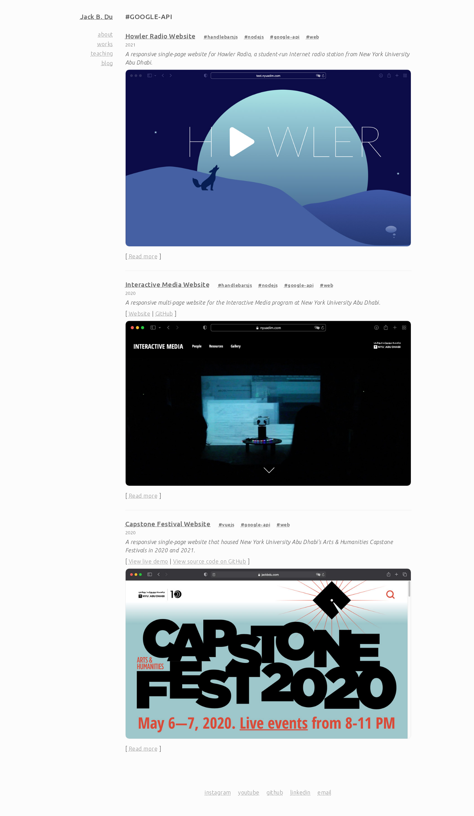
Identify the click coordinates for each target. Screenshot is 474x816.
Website (140, 314)
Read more (143, 256)
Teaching (102, 53)
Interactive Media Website (167, 284)
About (105, 34)
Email (325, 792)
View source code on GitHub (209, 561)
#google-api (285, 37)
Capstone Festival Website (168, 524)
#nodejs (254, 37)
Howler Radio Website (160, 36)
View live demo (148, 561)
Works (105, 44)
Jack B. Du (96, 16)
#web (312, 37)
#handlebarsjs (221, 37)
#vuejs (227, 524)
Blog (107, 63)
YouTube (249, 792)
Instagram (218, 792)
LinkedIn (300, 792)
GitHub (164, 314)
